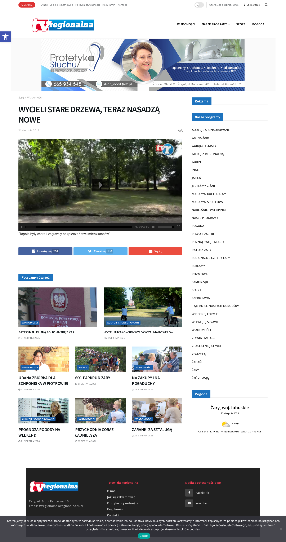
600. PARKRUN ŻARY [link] (92, 377)
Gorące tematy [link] (204, 146)
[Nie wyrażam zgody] (281, 529)
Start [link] (21, 97)
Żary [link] (195, 370)
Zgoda (144, 535)
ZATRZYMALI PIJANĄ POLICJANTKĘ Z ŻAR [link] (46, 332)
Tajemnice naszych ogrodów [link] (215, 306)
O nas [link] (44, 4)
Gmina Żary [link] (201, 138)
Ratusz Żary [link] (201, 250)
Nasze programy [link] (214, 24)
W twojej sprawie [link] (205, 322)
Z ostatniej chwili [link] (206, 346)
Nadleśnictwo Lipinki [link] (209, 210)
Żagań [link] (197, 362)
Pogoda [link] (258, 24)
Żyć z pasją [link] (200, 378)
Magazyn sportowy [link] (207, 202)
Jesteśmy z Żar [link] (203, 186)
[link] (5, 36)
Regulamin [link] (108, 4)
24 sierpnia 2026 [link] (30, 337)
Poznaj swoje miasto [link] (208, 242)
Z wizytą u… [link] (201, 354)
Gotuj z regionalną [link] (208, 154)
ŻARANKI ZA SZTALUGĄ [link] (152, 429)
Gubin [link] (196, 162)
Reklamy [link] (198, 266)
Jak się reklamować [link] (61, 4)
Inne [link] (195, 170)
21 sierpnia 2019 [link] (28, 130)
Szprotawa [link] (201, 298)
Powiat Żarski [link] (203, 234)
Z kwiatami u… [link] (203, 338)
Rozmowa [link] (199, 274)
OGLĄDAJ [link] (26, 4)
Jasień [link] (196, 178)
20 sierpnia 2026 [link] (143, 435)
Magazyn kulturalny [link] (209, 194)
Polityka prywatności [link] (87, 4)
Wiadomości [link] (186, 24)
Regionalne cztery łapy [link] (211, 258)
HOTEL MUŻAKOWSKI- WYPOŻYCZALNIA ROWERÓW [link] (139, 332)
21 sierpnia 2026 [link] (30, 389)
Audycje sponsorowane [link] (123, 322)
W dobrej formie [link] (205, 314)
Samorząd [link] (200, 282)
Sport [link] (241, 24)
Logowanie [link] (253, 4)
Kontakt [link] (122, 4)
